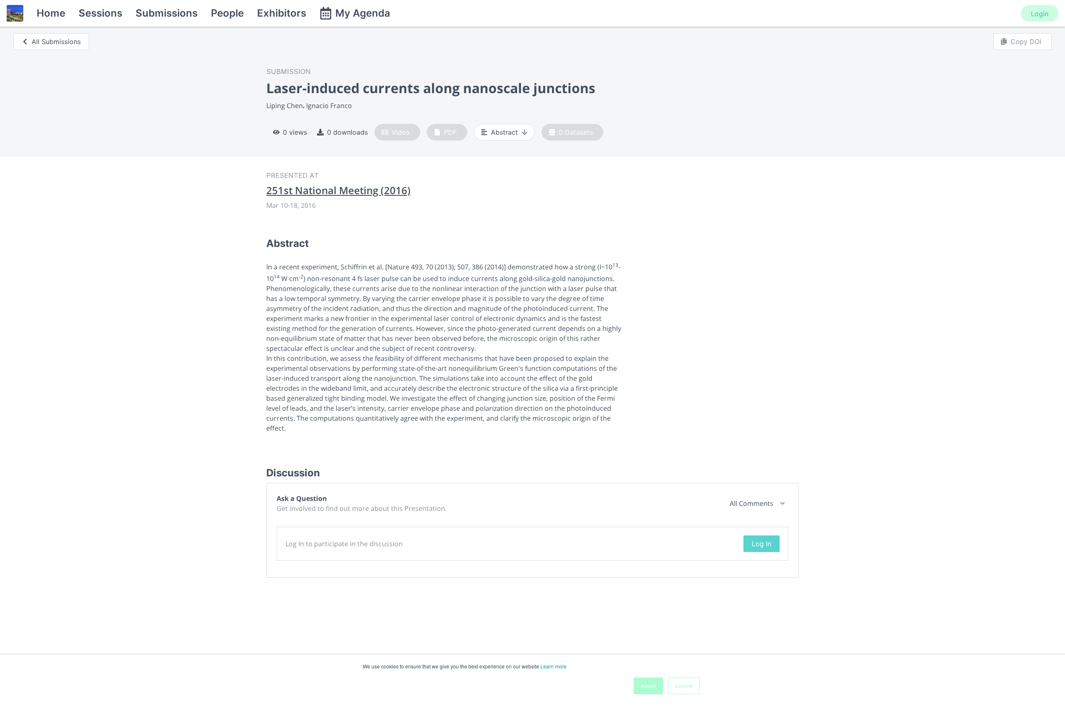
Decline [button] (684, 685)
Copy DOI (1026, 41)
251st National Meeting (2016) (338, 190)
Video (400, 132)
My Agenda (362, 13)
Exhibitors (281, 13)
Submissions (167, 13)
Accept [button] (648, 685)
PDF (450, 132)
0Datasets (576, 132)
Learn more (553, 666)
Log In (761, 544)
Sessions (100, 13)
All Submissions (56, 41)
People (227, 13)
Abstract (504, 132)
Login (1039, 14)
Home (51, 13)
